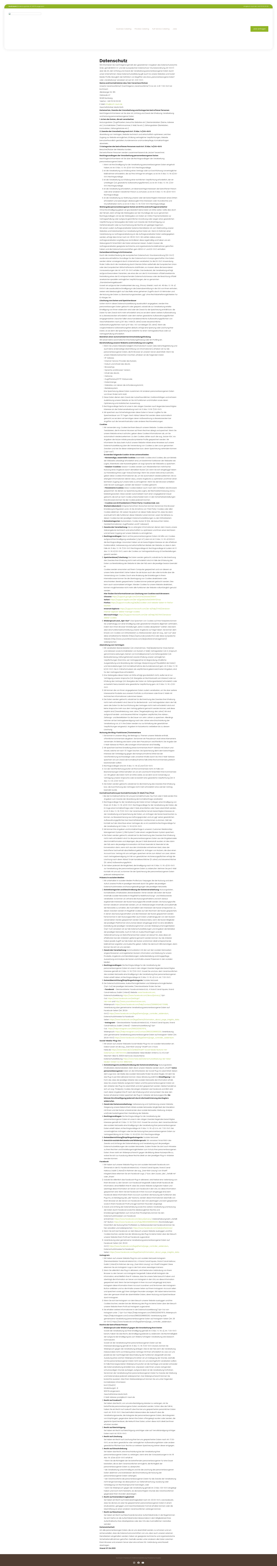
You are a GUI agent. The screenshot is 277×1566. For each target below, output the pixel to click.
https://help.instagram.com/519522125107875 (127, 1028)
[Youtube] (143, 1563)
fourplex (158, 1558)
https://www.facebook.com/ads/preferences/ (152, 1228)
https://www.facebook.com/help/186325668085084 (136, 1222)
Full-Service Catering (160, 29)
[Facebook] (138, 1563)
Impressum (127, 1558)
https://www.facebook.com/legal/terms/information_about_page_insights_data (144, 1019)
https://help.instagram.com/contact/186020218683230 (138, 1031)
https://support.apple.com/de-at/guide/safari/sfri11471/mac (135, 599)
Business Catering (123, 29)
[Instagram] (134, 1563)
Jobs (175, 29)
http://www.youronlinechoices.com (130, 1001)
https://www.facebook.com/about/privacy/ (141, 995)
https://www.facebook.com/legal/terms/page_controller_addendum (138, 1013)
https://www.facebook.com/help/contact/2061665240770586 (141, 1004)
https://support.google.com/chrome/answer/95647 (134, 596)
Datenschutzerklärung (139, 1558)
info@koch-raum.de (249, 6)
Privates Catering (142, 29)
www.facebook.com (146, 992)
